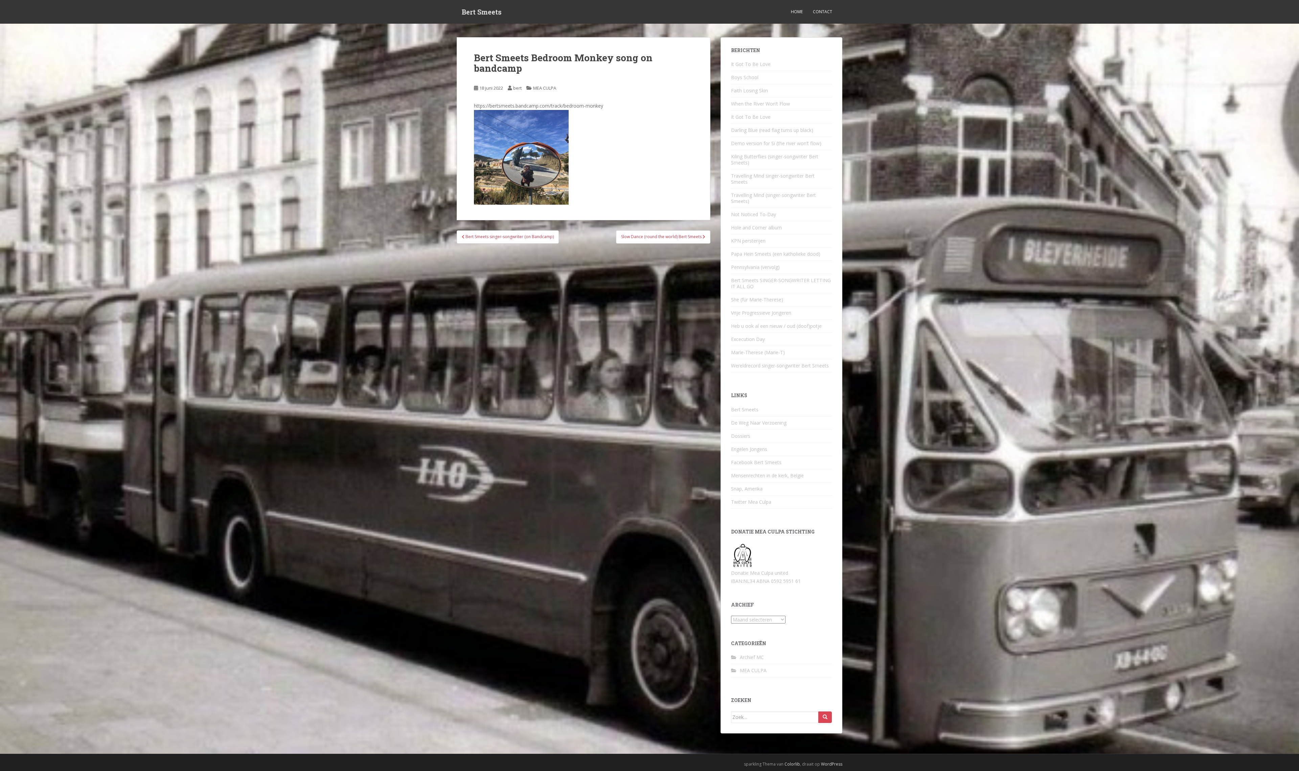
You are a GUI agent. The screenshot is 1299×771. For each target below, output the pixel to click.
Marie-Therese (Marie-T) (758, 352)
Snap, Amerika (746, 488)
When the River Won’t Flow (760, 103)
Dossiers (740, 436)
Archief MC (752, 657)
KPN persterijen (748, 240)
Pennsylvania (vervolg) (755, 267)
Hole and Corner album (756, 227)
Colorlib (792, 764)
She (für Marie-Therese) (757, 299)
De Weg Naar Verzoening (759, 422)
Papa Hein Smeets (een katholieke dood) (775, 254)
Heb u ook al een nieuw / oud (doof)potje (776, 326)
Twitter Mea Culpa (751, 502)
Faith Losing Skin (749, 90)
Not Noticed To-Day (753, 214)
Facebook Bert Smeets (756, 462)
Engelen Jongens (749, 449)
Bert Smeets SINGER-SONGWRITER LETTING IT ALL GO (781, 283)
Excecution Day (748, 339)
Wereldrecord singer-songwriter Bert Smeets (780, 365)
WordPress (831, 764)
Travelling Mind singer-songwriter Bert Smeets (773, 179)
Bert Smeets (482, 11)
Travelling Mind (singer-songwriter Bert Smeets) (773, 198)
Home (797, 12)
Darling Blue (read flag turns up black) (772, 130)
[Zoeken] (825, 717)
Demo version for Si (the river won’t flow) (776, 143)
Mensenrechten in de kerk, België (767, 475)
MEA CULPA (544, 88)
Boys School (744, 77)
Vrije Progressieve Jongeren (761, 313)
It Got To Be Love (751, 64)
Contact (822, 12)
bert (517, 88)
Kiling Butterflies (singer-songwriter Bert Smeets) (774, 159)
